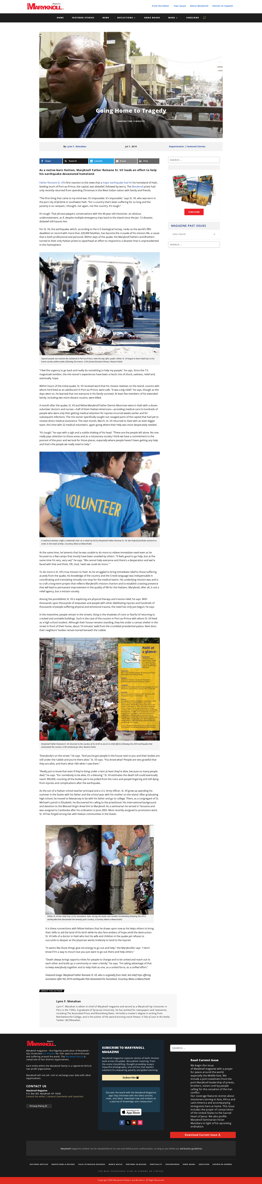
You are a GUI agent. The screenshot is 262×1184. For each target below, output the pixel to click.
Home (60, 18)
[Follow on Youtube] (134, 1122)
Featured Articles (39, 1164)
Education (204, 1164)
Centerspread (172, 1164)
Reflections (125, 18)
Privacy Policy (37, 1106)
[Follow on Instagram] (140, 1122)
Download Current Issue (201, 1135)
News (105, 18)
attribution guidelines (191, 1148)
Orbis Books (152, 18)
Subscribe (192, 18)
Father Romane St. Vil (51, 182)
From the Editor (160, 5)
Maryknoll (137, 186)
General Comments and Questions (65, 1096)
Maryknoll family (74, 1056)
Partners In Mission (136, 1164)
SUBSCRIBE (194, 212)
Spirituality (156, 1164)
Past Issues (180, 5)
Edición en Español (222, 5)
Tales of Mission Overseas (91, 1164)
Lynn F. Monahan (76, 146)
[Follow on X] (128, 1122)
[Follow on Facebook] (121, 1122)
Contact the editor (35, 1096)
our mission (48, 1053)
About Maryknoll (199, 5)
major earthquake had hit (117, 182)
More (171, 18)
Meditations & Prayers (63, 1164)
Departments (176, 146)
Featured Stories (83, 18)
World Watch (116, 1164)
